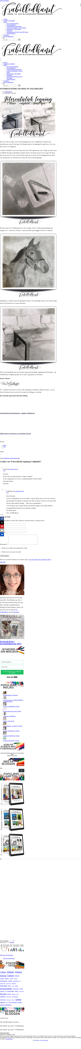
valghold (2, 1002)
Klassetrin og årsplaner (9, 20)
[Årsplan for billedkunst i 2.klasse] (4, 705)
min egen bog (21, 991)
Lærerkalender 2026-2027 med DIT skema (17, 32)
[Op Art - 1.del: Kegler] (4, 719)
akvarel (11, 978)
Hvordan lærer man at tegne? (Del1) (12, 711)
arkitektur (15, 978)
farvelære (14, 983)
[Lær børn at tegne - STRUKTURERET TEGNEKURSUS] (4, 698)
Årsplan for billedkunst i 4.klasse (11, 735)
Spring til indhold (4, 0)
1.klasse (3, 972)
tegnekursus (3, 999)
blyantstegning (3, 981)
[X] (2, 522)
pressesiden (15, 612)
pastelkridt (2, 996)
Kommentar (4, 544)
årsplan (20, 1002)
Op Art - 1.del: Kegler (8, 721)
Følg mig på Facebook (6, 955)
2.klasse (10, 972)
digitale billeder (16, 981)
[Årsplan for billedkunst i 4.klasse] (4, 734)
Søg (1, 768)
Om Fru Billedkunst (8, 36)
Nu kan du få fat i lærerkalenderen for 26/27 (10, 643)
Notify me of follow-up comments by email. (14, 548)
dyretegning (2, 983)
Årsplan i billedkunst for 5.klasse (11, 731)
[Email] (2, 530)
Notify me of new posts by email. (11, 552)
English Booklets (11, 33)
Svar (4, 470)
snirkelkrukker (15, 996)
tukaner (13, 999)
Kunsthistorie (16, 988)
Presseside (6, 35)
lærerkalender (10, 991)
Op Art (9, 994)
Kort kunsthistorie (11, 25)
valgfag (18, 458)
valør (7, 1002)
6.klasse (17, 976)
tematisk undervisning (10, 458)
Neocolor (3, 994)
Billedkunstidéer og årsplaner (10, 695)
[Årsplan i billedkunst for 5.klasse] (4, 729)
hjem (4, 458)
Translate (11, 942)
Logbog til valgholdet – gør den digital (16, 27)
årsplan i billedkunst (5, 1005)
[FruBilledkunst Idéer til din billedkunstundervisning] (31, 16)
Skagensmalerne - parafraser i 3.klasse (12, 726)
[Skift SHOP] (27, 65)
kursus (21, 988)
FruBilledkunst (8, 91)
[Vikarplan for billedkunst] (4, 714)
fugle (9, 986)
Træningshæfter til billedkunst (14, 26)
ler (5, 991)
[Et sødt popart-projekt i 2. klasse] (4, 739)
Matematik (9, 30)
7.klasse (2, 978)
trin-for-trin (9, 999)
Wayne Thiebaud (12, 1002)
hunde (16, 986)
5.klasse (10, 975)
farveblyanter (8, 983)
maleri (16, 991)
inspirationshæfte (6, 989)
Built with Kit (12, 677)
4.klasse (3, 975)
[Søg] (19, 40)
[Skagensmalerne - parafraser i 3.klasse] (4, 724)
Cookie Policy (9, 1039)
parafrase (14, 994)
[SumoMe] (2, 534)
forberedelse (3, 986)
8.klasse (7, 978)
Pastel (17, 994)
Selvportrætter (8, 996)
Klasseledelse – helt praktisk (14, 29)
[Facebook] (2, 519)
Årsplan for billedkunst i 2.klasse (11, 706)
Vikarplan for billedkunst (9, 716)
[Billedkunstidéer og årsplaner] (4, 693)
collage (10, 981)
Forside (5, 19)
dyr (20, 981)
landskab (2, 991)
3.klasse (18, 972)
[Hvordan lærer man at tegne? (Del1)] (4, 710)
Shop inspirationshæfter (12, 23)
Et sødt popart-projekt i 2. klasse (11, 740)
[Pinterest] (2, 526)
